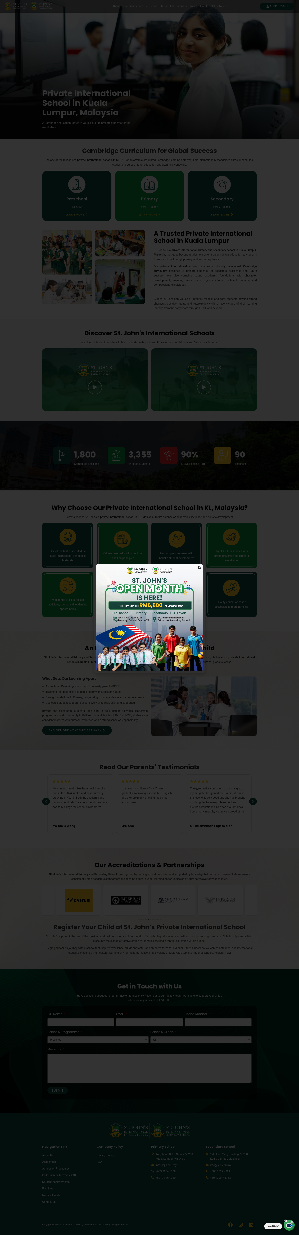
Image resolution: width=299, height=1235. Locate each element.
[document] (149, 617)
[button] (199, 567)
